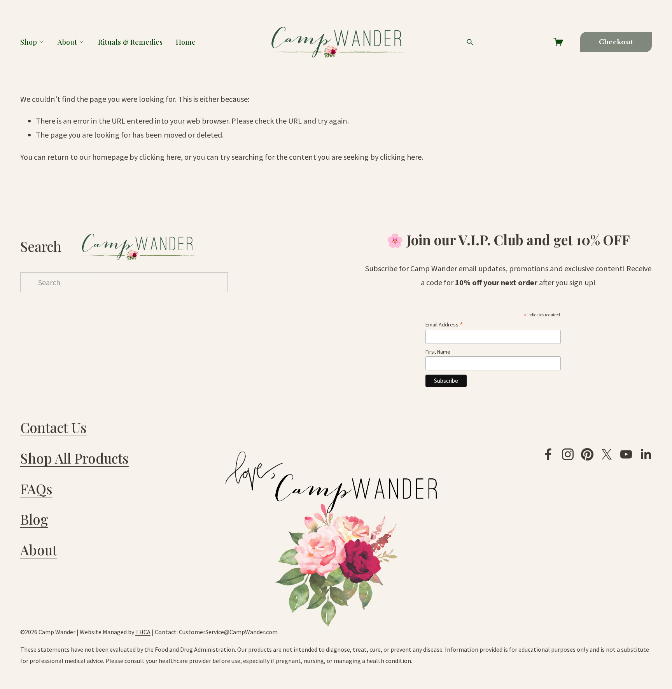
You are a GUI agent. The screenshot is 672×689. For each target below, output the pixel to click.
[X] (606, 454)
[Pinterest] (587, 454)
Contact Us (53, 427)
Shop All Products (74, 458)
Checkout (616, 42)
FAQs (36, 489)
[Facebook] (548, 454)
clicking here (160, 157)
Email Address (444, 324)
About (67, 42)
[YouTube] (626, 454)
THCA (142, 632)
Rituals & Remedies (130, 42)
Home (186, 42)
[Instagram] (568, 454)
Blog (34, 519)
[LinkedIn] (645, 454)
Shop (28, 42)
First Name (437, 351)
